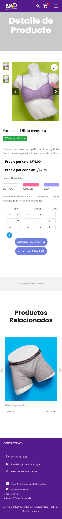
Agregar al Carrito (31, 242)
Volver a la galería (31, 251)
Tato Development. (31, 511)
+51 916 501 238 (18, 457)
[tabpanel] (35, 91)
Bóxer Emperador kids (16, 405)
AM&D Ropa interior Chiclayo (25, 464)
